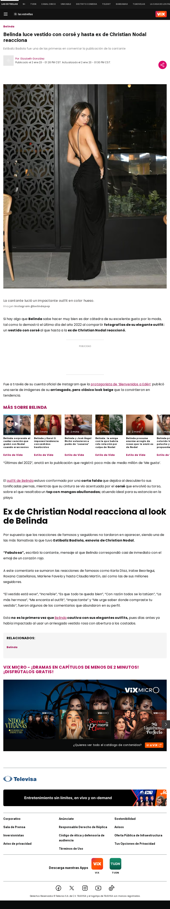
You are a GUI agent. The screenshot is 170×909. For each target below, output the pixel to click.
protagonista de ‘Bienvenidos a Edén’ (121, 384)
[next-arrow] (166, 724)
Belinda (8, 26)
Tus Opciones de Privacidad (134, 843)
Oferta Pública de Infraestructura (138, 835)
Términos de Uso (71, 848)
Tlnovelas (139, 4)
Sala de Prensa (14, 827)
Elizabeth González (32, 58)
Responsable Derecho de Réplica (83, 827)
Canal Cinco (48, 4)
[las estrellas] (23, 14)
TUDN (33, 4)
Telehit (106, 4)
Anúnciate (66, 818)
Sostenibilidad (125, 818)
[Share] (162, 65)
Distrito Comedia (86, 4)
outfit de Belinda (20, 480)
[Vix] (161, 14)
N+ (24, 4)
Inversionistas (13, 835)
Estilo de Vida (13, 455)
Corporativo (12, 818)
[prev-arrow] (0, 724)
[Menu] (5, 14)
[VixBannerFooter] (85, 798)
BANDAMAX (122, 4)
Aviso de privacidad (17, 843)
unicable (66, 4)
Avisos (119, 827)
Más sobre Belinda (25, 407)
